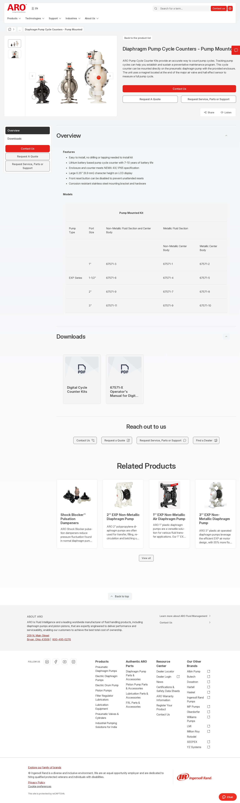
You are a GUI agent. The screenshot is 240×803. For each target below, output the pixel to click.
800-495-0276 (61, 639)
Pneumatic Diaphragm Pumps (106, 669)
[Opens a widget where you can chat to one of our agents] (228, 797)
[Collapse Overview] (226, 135)
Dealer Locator (165, 671)
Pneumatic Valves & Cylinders (107, 715)
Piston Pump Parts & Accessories (137, 686)
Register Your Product (164, 707)
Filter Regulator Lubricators (104, 697)
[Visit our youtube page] (65, 662)
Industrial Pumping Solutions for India (106, 725)
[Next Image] (110, 76)
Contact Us (163, 714)
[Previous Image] (32, 76)
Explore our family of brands (44, 767)
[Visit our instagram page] (73, 662)
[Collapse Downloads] (226, 336)
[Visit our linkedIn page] (47, 662)
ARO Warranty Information (165, 698)
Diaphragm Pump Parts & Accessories (136, 675)
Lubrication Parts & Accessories (137, 695)
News (159, 681)
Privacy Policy (36, 782)
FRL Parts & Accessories (133, 704)
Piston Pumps (103, 690)
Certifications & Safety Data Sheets (168, 689)
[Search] (156, 8)
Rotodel (191, 736)
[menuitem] (14, 18)
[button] (146, 135)
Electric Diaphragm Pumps (106, 678)
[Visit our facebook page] (56, 662)
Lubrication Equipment (101, 706)
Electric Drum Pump (107, 685)
